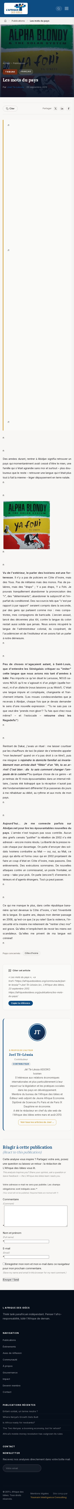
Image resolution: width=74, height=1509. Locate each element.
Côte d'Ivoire (31, 953)
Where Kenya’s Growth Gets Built (20, 1417)
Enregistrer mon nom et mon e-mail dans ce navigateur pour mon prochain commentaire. (36, 1268)
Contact (7, 1392)
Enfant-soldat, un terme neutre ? (20, 1411)
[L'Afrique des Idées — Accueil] (16, 8)
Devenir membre (11, 1385)
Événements (9, 1346)
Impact (6, 1379)
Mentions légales (39, 1493)
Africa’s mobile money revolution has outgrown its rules (33, 1433)
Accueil (6, 63)
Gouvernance (10, 1372)
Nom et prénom (12, 1237)
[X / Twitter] (55, 108)
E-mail (6, 1252)
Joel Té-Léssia (15, 87)
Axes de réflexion (12, 1353)
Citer (11, 108)
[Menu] (66, 8)
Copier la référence (20, 1003)
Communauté (10, 1359)
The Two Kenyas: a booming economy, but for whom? (32, 1428)
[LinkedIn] (62, 108)
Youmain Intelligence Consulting (48, 1497)
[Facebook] (68, 108)
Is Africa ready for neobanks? (19, 1422)
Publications (18, 20)
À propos (8, 1366)
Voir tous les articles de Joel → (37, 1122)
